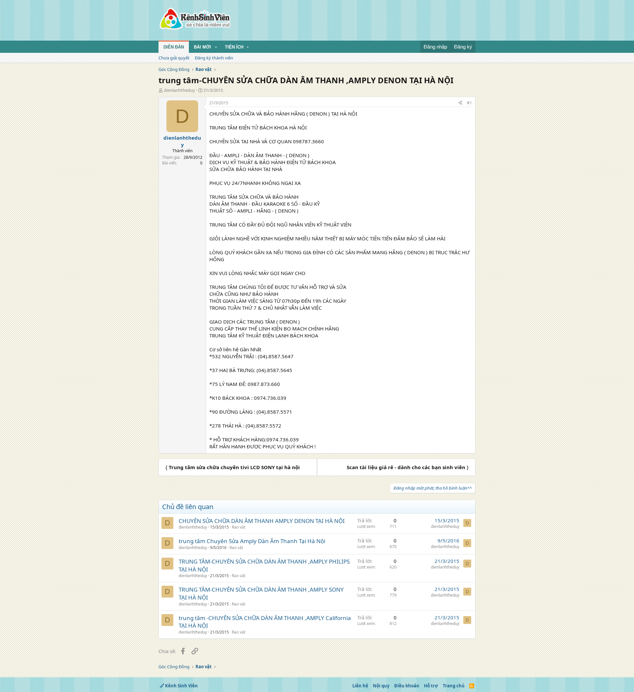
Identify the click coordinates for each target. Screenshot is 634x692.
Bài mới (202, 47)
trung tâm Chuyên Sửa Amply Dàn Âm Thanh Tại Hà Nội (252, 541)
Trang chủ (454, 686)
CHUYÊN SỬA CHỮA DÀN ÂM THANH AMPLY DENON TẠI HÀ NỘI (262, 521)
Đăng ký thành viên (214, 58)
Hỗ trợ (431, 686)
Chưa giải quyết (174, 58)
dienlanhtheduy (179, 90)
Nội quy (381, 686)
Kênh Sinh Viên (181, 686)
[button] (216, 47)
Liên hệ (360, 686)
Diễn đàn (173, 47)
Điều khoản (406, 686)
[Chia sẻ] (460, 103)
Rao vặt (238, 527)
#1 (469, 103)
